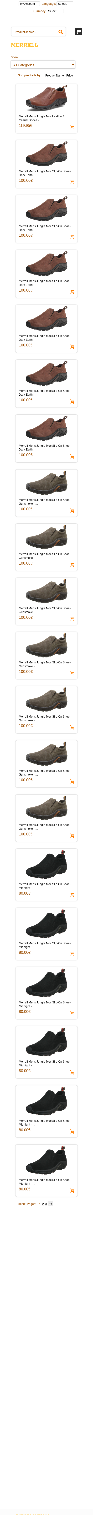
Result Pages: (27, 1204)
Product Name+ (55, 75)
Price (69, 75)
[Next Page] (51, 1203)
